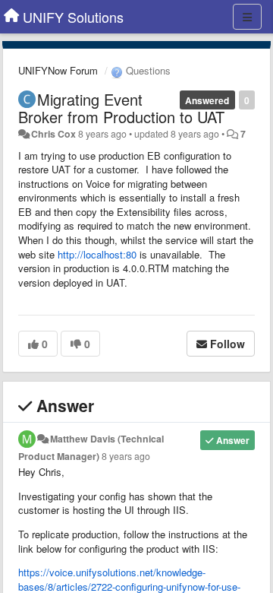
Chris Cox (53, 134)
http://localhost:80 (97, 254)
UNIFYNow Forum (58, 70)
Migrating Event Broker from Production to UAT (121, 108)
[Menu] (247, 17)
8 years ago (126, 456)
